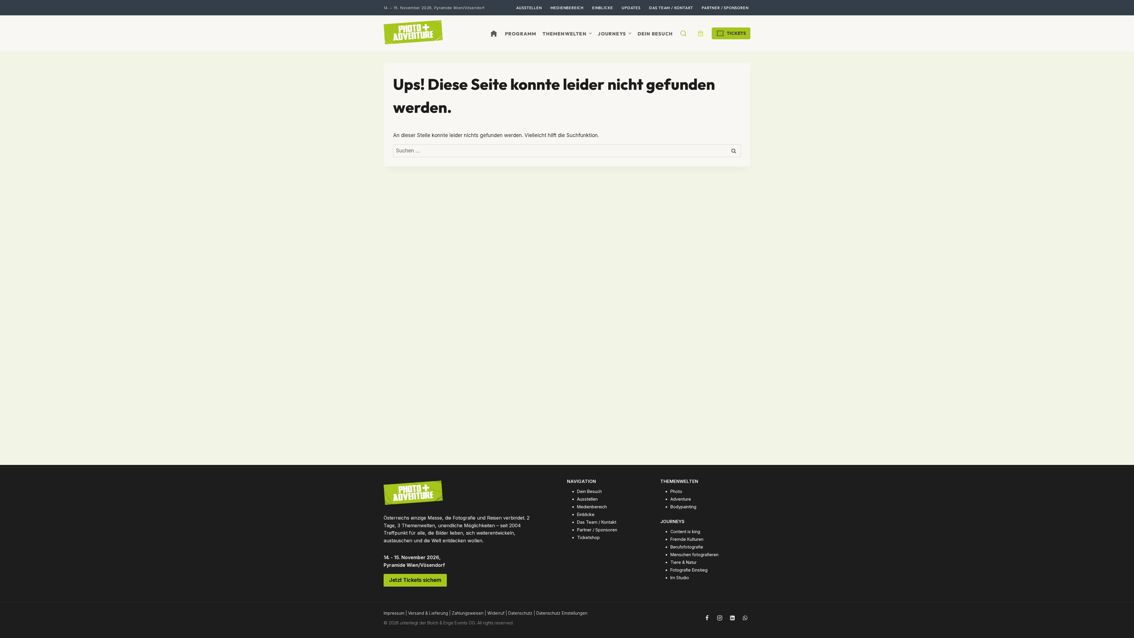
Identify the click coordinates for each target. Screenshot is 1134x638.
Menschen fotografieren (694, 554)
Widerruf (495, 613)
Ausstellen (529, 7)
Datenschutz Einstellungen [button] (561, 613)
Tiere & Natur (683, 562)
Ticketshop (588, 537)
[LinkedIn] (732, 618)
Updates (631, 7)
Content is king (685, 531)
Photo (676, 491)
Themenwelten (564, 34)
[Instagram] (719, 618)
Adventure (680, 499)
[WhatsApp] (745, 618)
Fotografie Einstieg (689, 569)
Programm (521, 34)
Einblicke (602, 7)
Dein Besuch (655, 34)
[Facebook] (707, 618)
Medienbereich (567, 7)
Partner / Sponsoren (725, 7)
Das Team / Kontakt (671, 7)
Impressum (394, 613)
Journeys (612, 34)
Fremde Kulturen (686, 539)
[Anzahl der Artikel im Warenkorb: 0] (700, 33)
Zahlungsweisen (467, 613)
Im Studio (679, 577)
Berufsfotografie (686, 546)
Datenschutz (520, 613)
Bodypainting (683, 506)
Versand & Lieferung (428, 613)
